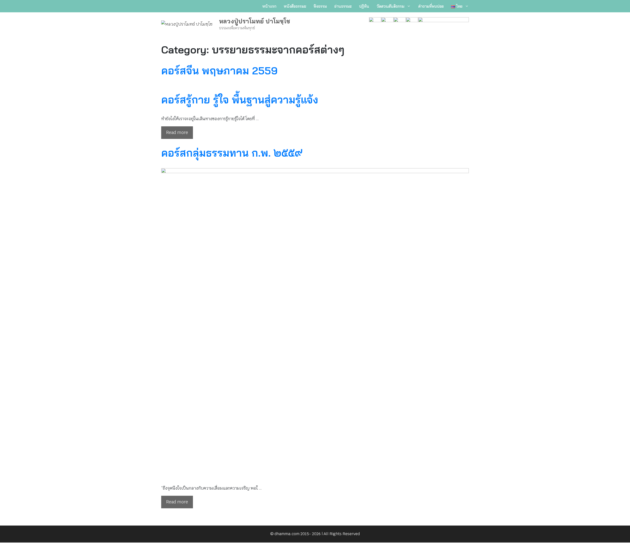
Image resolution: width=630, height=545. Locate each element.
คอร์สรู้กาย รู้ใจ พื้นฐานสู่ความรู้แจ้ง (239, 99)
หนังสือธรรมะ (295, 6)
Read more (177, 132)
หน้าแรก (269, 6)
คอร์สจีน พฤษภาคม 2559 (219, 70)
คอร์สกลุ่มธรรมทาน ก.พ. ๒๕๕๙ (231, 152)
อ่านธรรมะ (343, 6)
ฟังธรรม (320, 6)
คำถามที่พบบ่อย (431, 6)
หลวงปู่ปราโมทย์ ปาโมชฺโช (254, 21)
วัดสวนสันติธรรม (390, 6)
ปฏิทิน (364, 6)
